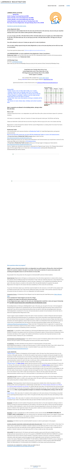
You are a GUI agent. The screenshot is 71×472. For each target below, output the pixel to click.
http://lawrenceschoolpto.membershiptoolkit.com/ (19, 138)
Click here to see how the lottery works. (16, 26)
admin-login (35, 466)
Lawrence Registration (13, 2)
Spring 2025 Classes (44, 77)
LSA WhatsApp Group (17, 61)
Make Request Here (48, 79)
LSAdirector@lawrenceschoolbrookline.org (47, 82)
